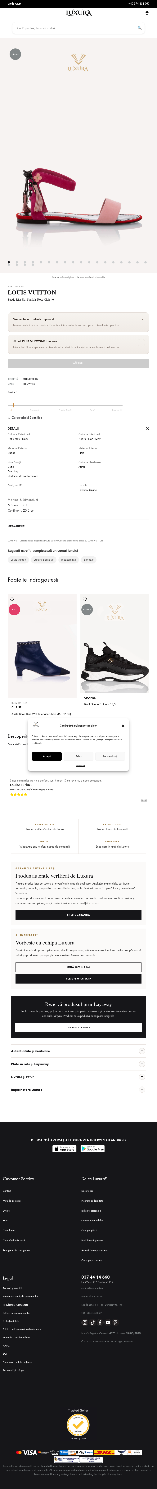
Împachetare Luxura (27, 1090)
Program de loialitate (92, 1200)
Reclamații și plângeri (14, 1370)
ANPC (6, 1345)
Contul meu (9, 1230)
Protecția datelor (11, 1321)
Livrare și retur (22, 1077)
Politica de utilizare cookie (16, 1313)
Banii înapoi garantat (92, 1240)
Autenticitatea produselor (94, 1250)
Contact (7, 1190)
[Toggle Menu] (9, 13)
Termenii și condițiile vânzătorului (20, 1296)
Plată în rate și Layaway (30, 1064)
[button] (123, 726)
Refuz (78, 756)
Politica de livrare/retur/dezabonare (22, 1329)
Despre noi (87, 1190)
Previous (142, 800)
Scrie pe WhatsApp (78, 978)
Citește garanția (78, 915)
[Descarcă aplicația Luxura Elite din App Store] (64, 1148)
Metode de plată (11, 1200)
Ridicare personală (91, 1210)
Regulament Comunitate (15, 1304)
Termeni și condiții (12, 1288)
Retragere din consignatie (16, 1250)
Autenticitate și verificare (30, 1051)
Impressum (80, 765)
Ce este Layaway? (78, 1027)
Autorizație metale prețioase (17, 1362)
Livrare (6, 1210)
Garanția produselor (92, 1260)
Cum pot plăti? (89, 1230)
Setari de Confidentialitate (16, 1337)
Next (145, 800)
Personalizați (110, 756)
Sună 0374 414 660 (78, 967)
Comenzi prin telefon (92, 1220)
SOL (5, 1353)
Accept (47, 756)
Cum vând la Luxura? (14, 1240)
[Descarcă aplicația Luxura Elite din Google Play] (92, 1148)
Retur (5, 1220)
